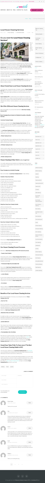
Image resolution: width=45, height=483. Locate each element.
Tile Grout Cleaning (39, 264)
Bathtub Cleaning (39, 170)
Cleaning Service (38, 180)
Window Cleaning (40, 61)
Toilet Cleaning (38, 267)
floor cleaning (38, 208)
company (37, 189)
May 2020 (40, 152)
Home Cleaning (38, 216)
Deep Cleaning (38, 192)
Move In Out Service (40, 53)
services (11, 366)
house (7, 366)
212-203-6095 (16, 1)
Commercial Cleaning (40, 39)
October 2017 (40, 158)
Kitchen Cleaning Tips (40, 48)
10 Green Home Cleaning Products (39, 95)
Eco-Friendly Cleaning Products (39, 201)
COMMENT (20, 375)
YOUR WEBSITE (4, 384)
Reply (30, 402)
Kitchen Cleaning (38, 225)
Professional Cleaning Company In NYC (22, 480)
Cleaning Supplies (40, 34)
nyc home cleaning (39, 239)
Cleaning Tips (38, 186)
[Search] (43, 12)
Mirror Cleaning (38, 231)
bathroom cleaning (39, 167)
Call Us (8, 360)
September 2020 (40, 145)
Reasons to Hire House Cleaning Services (39, 101)
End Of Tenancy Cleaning (38, 205)
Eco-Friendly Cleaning (38, 196)
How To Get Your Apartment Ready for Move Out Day (39, 83)
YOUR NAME (3, 375)
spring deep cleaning (39, 261)
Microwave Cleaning (39, 228)
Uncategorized (40, 57)
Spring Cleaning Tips (39, 76)
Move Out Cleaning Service (39, 236)
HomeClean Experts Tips (39, 212)
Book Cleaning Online (15, 360)
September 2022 (40, 142)
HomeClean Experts (20, 32)
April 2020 (40, 155)
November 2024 (40, 136)
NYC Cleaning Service (39, 107)
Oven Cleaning (38, 242)
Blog (30, 18)
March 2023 (40, 139)
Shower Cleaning (38, 251)
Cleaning (2, 366)
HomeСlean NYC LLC (35, 480)
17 (32, 32)
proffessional (38, 245)
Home (26, 18)
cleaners (37, 173)
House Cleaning (11, 32)
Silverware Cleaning (39, 254)
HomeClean (30, 350)
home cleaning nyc (39, 219)
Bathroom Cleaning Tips (40, 29)
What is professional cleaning (39, 71)
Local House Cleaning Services (12, 30)
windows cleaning (39, 270)
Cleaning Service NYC (39, 183)
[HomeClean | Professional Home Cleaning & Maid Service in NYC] (22, 6)
